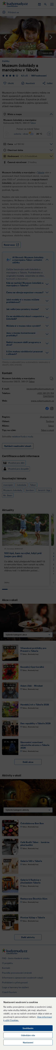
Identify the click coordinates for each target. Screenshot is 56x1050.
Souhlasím (28, 1028)
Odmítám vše (28, 1035)
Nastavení (28, 1042)
